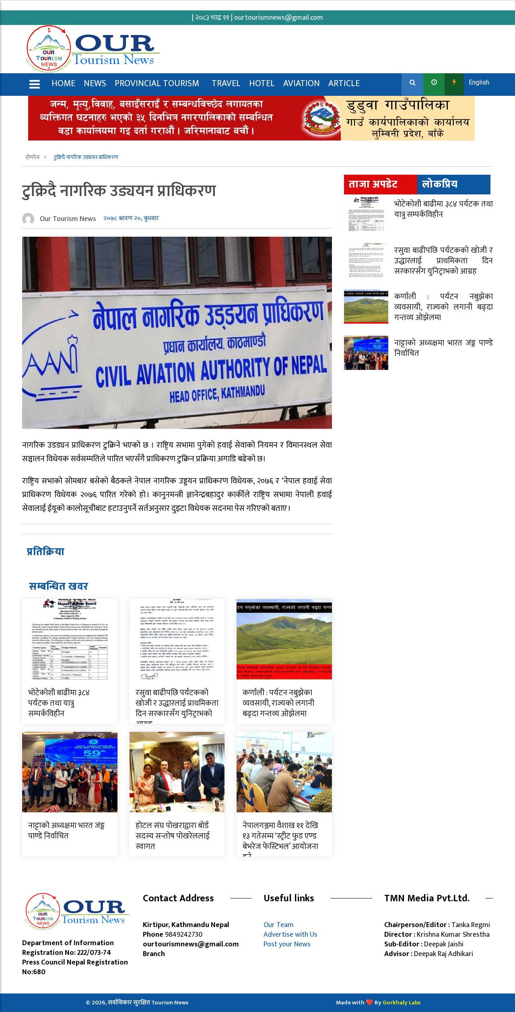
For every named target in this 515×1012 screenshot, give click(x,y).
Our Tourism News (68, 219)
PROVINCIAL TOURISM (157, 83)
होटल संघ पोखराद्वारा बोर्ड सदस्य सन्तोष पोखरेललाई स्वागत (173, 836)
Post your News (287, 944)
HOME (63, 83)
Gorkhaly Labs (401, 1003)
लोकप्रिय (440, 184)
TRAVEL (226, 83)
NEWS (95, 83)
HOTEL (262, 83)
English (479, 82)
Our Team (280, 925)
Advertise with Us (290, 935)
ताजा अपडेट (373, 184)
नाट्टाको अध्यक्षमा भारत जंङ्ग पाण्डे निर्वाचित (66, 831)
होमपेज (33, 157)
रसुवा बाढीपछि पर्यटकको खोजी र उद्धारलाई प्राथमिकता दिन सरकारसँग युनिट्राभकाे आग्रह (177, 708)
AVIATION (301, 83)
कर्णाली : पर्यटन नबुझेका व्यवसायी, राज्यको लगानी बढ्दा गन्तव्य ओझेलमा (278, 703)
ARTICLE (344, 83)
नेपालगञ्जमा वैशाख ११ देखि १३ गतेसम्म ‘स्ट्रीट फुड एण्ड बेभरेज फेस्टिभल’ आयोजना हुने (280, 841)
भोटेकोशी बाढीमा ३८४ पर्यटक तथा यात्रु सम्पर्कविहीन (59, 703)
